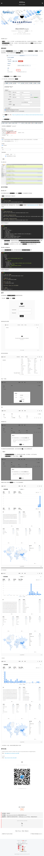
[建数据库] (42, 48)
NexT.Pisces (22, 843)
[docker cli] (42, 190)
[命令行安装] (42, 187)
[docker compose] (42, 247)
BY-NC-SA (24, 816)
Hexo (18, 843)
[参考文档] (42, 749)
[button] (2, 3)
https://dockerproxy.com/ (32, 205)
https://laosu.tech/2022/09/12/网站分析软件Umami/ (17, 815)
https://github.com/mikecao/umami (11, 753)
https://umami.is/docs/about (10, 757)
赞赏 (22, 809)
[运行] (42, 293)
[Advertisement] (22, 797)
